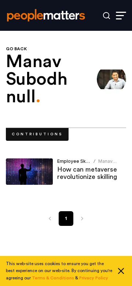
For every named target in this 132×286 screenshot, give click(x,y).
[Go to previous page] (50, 218)
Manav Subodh (106, 164)
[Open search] (106, 15)
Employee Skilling (76, 161)
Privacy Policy (93, 278)
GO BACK (16, 49)
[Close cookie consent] (121, 271)
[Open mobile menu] (121, 15)
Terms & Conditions (53, 278)
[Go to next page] (82, 218)
